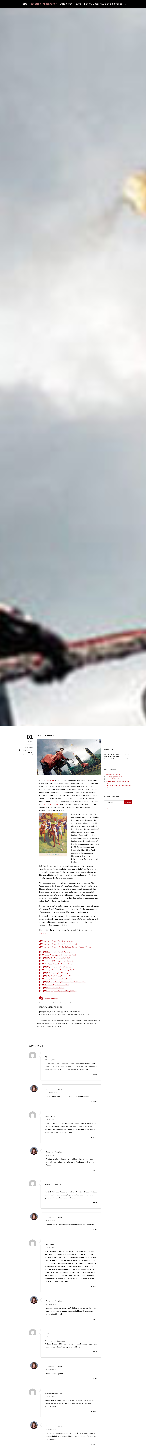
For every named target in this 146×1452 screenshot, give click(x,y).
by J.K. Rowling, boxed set (60, 955)
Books (23, 750)
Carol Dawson (50, 1244)
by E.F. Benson (59, 967)
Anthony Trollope (51, 804)
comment (43, 933)
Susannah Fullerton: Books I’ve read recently (60, 944)
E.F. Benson (65, 1020)
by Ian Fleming (57, 973)
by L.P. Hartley (59, 958)
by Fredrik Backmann (59, 952)
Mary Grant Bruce (88, 1023)
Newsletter (29, 750)
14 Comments (29, 755)
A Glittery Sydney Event (114, 777)
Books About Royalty (113, 774)
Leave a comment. (51, 999)
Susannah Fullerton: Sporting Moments (57, 941)
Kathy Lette (62, 1023)
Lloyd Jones (78, 1023)
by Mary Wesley (61, 991)
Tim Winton (57, 1026)
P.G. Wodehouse (48, 1026)
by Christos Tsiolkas (56, 985)
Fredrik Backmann (88, 1020)
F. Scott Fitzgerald (76, 1020)
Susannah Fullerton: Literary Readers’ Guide (66, 947)
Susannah (30, 747)
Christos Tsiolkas (56, 1020)
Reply (95, 1075)
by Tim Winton (55, 988)
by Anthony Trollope (59, 964)
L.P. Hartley (69, 1023)
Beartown (50, 780)
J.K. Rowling (54, 1023)
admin (106, 809)
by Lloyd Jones (58, 979)
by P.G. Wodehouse (63, 970)
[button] (125, 4)
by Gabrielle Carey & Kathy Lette (66, 982)
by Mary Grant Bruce (60, 961)
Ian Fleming (45, 1023)
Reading (30, 752)
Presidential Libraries (113, 779)
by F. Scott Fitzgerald (63, 976)
